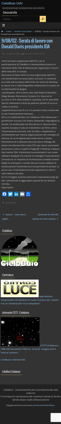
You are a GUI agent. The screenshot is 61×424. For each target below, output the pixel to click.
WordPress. (50, 404)
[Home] (2, 31)
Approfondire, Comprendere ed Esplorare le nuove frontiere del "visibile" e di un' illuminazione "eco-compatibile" (30, 299)
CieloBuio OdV (12, 3)
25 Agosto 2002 (12, 53)
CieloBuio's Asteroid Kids (13, 358)
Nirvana (39, 404)
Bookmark (10, 202)
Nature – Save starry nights (14, 216)
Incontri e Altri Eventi (23, 31)
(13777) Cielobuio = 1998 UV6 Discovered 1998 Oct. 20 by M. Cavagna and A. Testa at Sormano (30, 348)
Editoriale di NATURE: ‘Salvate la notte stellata (45, 216)
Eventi (8, 31)
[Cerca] (43, 19)
